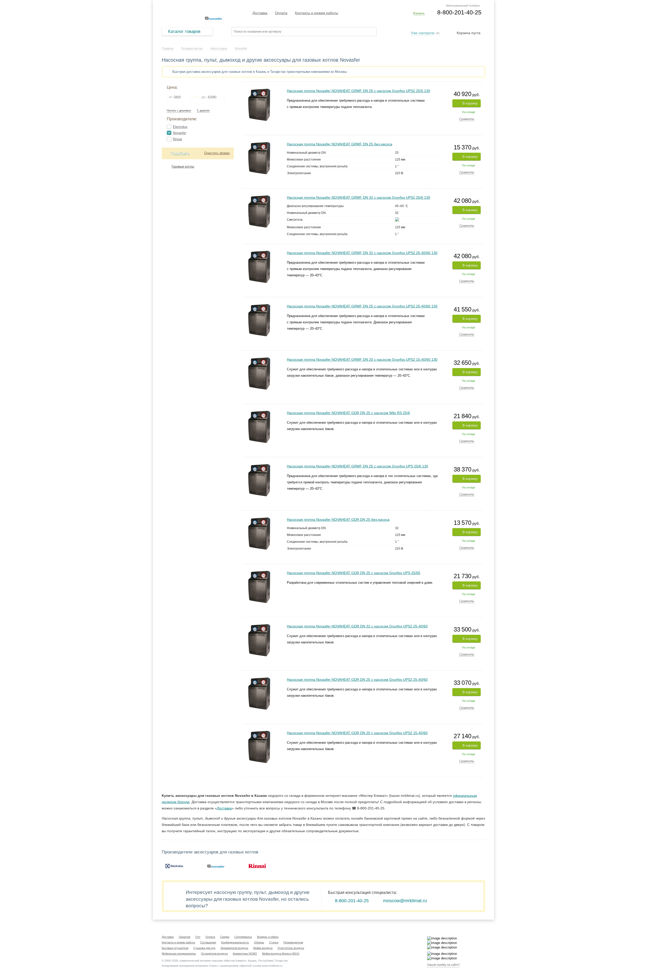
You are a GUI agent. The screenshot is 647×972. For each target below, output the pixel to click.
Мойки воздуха (262, 948)
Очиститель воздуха (291, 948)
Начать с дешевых (179, 110)
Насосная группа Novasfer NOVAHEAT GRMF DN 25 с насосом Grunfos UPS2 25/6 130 (358, 91)
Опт (197, 936)
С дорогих (203, 110)
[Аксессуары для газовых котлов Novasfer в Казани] (215, 866)
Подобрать (180, 153)
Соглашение (208, 942)
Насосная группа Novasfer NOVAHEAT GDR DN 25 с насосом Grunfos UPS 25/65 (353, 573)
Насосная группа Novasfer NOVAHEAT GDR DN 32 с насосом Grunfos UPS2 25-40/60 (357, 626)
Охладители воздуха (214, 953)
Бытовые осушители (175, 948)
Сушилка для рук (204, 948)
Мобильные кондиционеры (179, 953)
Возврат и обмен (268, 936)
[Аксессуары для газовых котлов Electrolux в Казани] (174, 866)
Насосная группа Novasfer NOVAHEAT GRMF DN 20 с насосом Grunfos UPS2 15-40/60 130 (362, 359)
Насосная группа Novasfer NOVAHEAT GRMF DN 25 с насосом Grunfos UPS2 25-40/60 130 (362, 306)
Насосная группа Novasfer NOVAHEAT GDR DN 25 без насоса (338, 519)
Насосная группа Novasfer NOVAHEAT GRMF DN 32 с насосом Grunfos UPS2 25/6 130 (358, 197)
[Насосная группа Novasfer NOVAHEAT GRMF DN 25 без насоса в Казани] (259, 144)
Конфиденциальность (235, 942)
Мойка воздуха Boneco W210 (280, 953)
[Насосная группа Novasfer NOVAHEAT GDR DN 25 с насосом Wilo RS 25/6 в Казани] (259, 412)
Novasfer (179, 133)
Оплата (281, 13)
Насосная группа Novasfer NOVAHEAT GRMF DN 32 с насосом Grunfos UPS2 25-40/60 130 (362, 253)
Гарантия (184, 936)
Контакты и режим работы (316, 13)
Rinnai (177, 139)
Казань (419, 13)
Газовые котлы (183, 166)
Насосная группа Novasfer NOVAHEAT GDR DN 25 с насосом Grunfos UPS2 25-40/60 (357, 679)
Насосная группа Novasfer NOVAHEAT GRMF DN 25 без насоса (339, 144)
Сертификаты (243, 936)
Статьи (273, 942)
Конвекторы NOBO (245, 953)
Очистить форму (217, 153)
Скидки (224, 936)
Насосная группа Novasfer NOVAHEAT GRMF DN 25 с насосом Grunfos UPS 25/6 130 (357, 466)
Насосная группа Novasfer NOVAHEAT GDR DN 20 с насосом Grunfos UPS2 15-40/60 (357, 733)
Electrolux (180, 127)
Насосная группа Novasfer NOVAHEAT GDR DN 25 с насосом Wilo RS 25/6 (348, 413)
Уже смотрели (422, 33)
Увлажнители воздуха (234, 948)
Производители (293, 942)
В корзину (470, 103)
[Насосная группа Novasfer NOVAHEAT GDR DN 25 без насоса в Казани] (259, 519)
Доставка (259, 13)
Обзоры (259, 942)
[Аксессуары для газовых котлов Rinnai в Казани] (257, 866)
